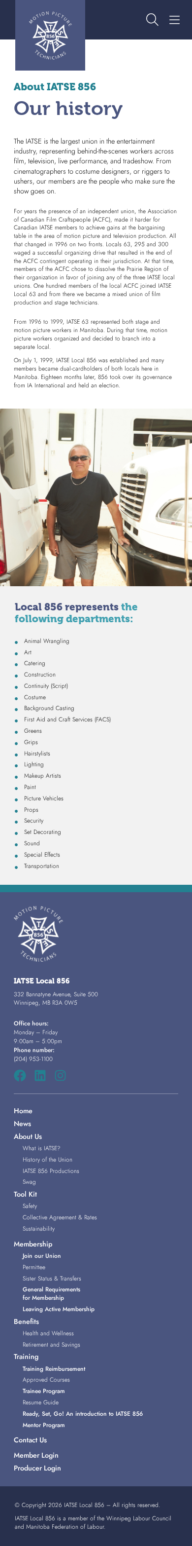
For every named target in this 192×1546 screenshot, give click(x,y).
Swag (29, 1181)
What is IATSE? (42, 1148)
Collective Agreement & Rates (60, 1217)
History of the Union (47, 1159)
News (22, 1124)
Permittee (34, 1267)
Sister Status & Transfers (52, 1278)
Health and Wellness (48, 1333)
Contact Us (30, 1440)
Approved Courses (46, 1379)
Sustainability (39, 1228)
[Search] (152, 20)
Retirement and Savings (51, 1344)
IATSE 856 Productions (51, 1171)
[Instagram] (60, 1075)
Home (23, 1111)
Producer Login (37, 1468)
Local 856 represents (76, 613)
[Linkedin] (40, 1075)
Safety (30, 1206)
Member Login (36, 1455)
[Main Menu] (174, 20)
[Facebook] (20, 1075)
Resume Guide (41, 1402)
